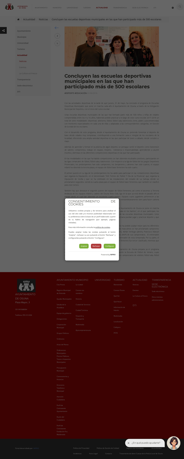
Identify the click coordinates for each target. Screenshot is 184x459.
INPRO (113, 254)
